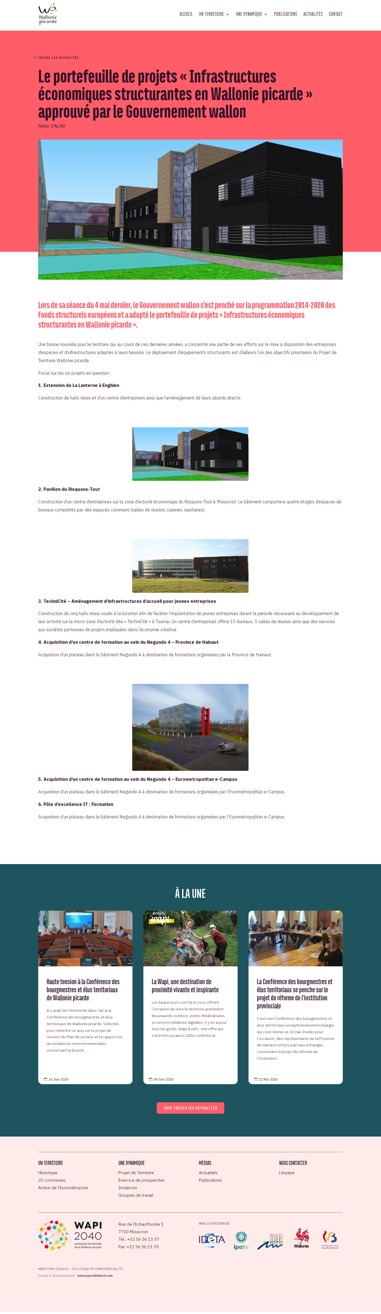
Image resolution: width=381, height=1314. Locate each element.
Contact (336, 14)
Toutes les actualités (58, 57)
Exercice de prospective (141, 1180)
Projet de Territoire (136, 1172)
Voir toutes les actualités (190, 1107)
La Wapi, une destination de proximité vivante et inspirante (190, 997)
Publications (285, 14)
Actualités (313, 14)
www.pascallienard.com (95, 1276)
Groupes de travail (136, 1195)
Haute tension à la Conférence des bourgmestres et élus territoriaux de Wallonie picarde (85, 997)
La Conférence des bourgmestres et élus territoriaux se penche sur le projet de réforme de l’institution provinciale (296, 997)
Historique (47, 1172)
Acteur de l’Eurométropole (63, 1187)
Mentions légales (53, 1269)
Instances (128, 1187)
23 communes (52, 1180)
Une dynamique (249, 14)
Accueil (186, 14)
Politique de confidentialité (97, 1269)
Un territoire (211, 14)
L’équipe (287, 1172)
